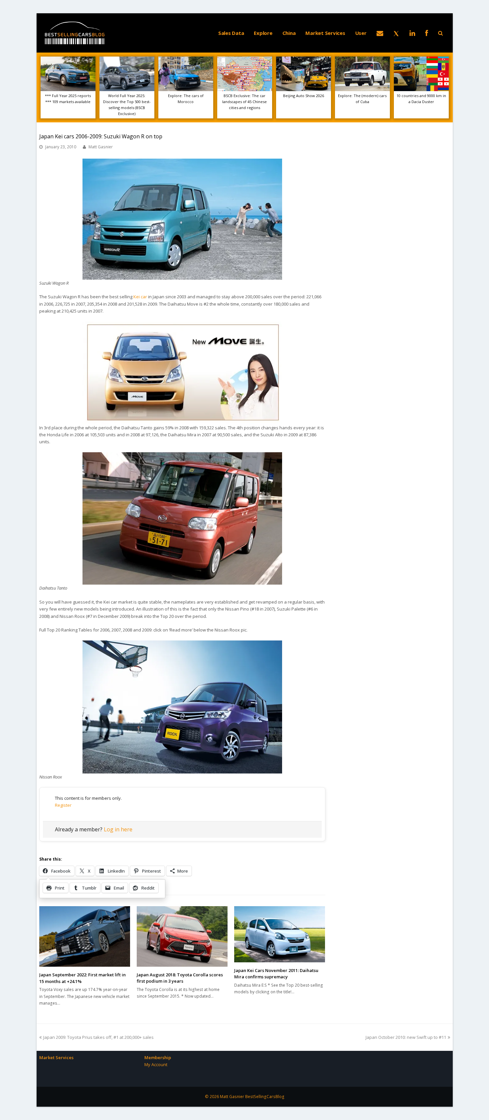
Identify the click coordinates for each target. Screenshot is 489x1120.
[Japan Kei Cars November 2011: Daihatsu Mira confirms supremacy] (279, 934)
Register (63, 805)
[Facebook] (426, 33)
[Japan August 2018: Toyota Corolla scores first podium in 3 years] (182, 936)
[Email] (380, 33)
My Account (155, 1064)
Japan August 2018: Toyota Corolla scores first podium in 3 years (180, 978)
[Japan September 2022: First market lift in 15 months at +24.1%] (84, 936)
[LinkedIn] (412, 33)
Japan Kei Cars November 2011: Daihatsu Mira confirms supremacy (276, 973)
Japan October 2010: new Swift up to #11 (406, 1037)
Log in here (118, 829)
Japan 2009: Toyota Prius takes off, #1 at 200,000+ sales (98, 1037)
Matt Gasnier (100, 147)
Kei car (140, 297)
